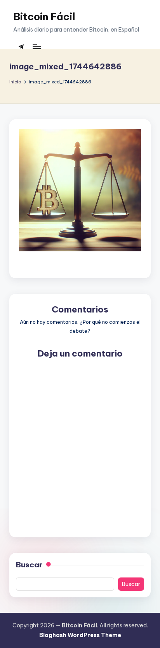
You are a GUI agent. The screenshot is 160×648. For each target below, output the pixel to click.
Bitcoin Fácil (44, 16)
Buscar (29, 564)
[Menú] (36, 46)
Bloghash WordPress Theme (80, 635)
